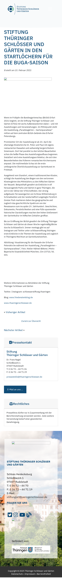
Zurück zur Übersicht (31, 321)
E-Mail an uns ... (15, 389)
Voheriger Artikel (15, 312)
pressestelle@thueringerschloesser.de (24, 376)
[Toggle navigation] (50, 9)
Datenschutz (17, 574)
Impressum (30, 574)
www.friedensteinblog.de (21, 297)
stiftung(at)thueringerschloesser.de (27, 497)
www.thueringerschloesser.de (18, 303)
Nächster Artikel (13, 330)
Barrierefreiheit (44, 574)
